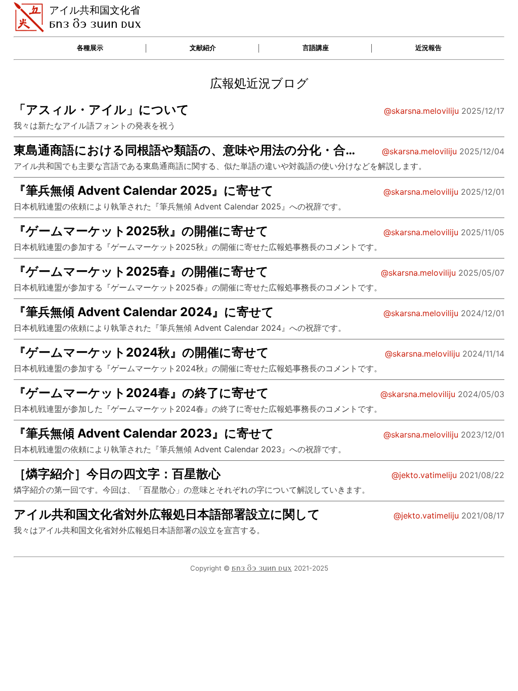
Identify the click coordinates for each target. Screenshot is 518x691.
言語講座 (316, 48)
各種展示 (90, 48)
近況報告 (428, 48)
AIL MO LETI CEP (262, 568)
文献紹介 (203, 48)
